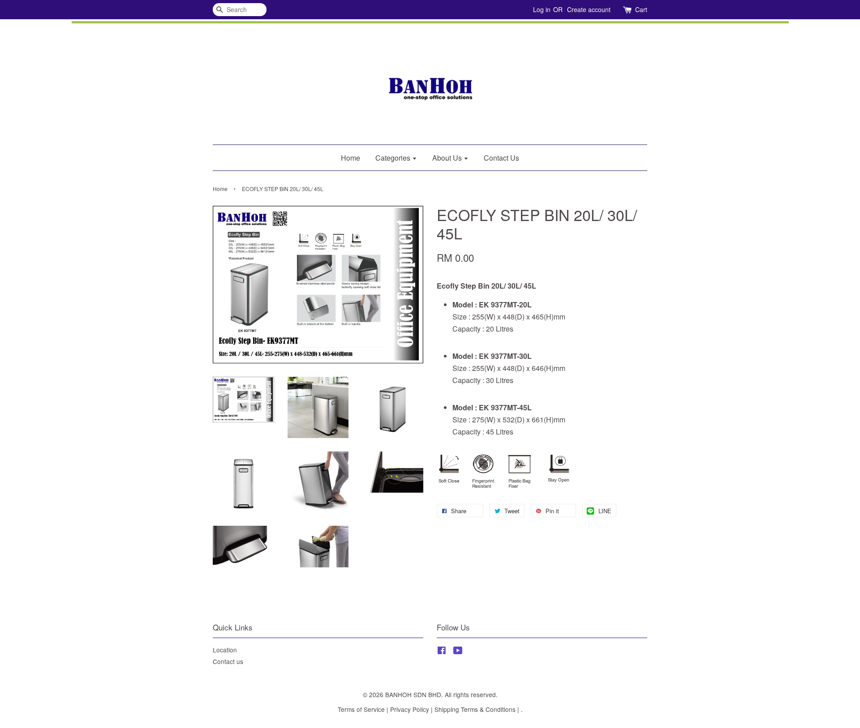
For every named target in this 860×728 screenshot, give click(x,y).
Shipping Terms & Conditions (475, 709)
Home (350, 158)
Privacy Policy (409, 709)
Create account (589, 9)
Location (225, 649)
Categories (393, 158)
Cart (641, 9)
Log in (541, 9)
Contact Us (501, 158)
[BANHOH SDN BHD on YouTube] (458, 651)
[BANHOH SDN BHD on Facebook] (442, 651)
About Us (448, 158)
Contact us (228, 661)
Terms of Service (361, 709)
